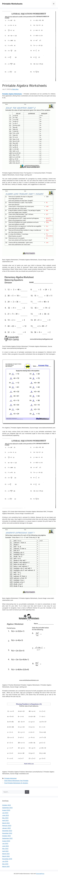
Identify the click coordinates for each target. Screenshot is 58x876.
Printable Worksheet (10, 778)
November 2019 (7, 859)
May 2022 (5, 848)
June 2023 (5, 815)
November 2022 (7, 833)
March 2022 (6, 853)
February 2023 (6, 825)
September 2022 (7, 838)
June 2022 (5, 846)
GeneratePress (40, 873)
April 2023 (5, 820)
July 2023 (5, 813)
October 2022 (6, 836)
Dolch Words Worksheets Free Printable (16, 780)
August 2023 (6, 810)
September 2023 (7, 807)
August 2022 (6, 841)
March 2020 (6, 856)
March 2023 (6, 823)
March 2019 (5, 866)
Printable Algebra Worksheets (12, 94)
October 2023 (6, 805)
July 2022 (5, 843)
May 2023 (5, 818)
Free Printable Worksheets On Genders (16, 783)
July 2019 (5, 861)
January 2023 (6, 828)
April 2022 (5, 851)
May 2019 (5, 864)
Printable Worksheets (12, 4)
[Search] (27, 792)
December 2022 (7, 830)
